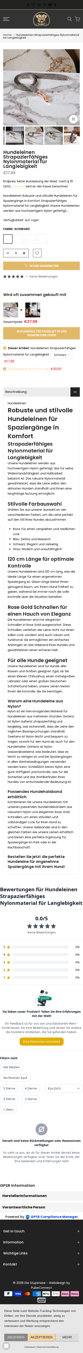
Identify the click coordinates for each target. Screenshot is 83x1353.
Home (7, 35)
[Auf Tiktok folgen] (55, 4)
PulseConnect (41, 1288)
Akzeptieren (41, 1337)
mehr (67, 1337)
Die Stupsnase (35, 1283)
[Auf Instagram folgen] (33, 4)
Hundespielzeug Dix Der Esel (28, 369)
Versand (19, 186)
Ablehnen (15, 1337)
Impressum (29, 1347)
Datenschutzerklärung (48, 1347)
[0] (77, 19)
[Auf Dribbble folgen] (39, 4)
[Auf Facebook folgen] (28, 4)
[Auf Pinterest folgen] (44, 4)
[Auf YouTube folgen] (50, 4)
